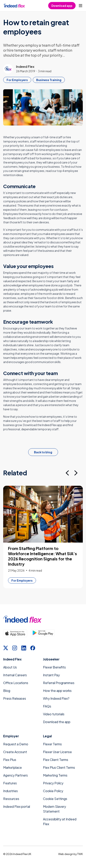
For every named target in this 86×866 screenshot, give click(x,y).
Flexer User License (57, 752)
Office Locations (15, 683)
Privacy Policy (53, 783)
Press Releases (14, 698)
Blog (6, 690)
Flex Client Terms (55, 760)
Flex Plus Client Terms (59, 767)
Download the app (56, 722)
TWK (80, 854)
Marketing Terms (55, 775)
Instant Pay (51, 675)
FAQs (47, 706)
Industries (10, 791)
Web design (65, 854)
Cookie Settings (55, 799)
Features (10, 783)
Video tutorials (53, 714)
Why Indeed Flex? (56, 698)
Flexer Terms (52, 744)
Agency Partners (15, 775)
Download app (61, 5)
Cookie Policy (53, 791)
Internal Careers (15, 675)
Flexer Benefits (54, 667)
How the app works (57, 690)
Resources (11, 799)
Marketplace (12, 767)
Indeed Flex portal (16, 806)
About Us (10, 667)
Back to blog (43, 452)
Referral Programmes (58, 683)
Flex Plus (9, 760)
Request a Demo (15, 744)
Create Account (15, 752)
